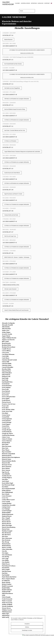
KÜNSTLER (34, 3)
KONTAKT (47, 3)
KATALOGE (40, 3)
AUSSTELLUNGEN (25, 3)
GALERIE (17, 3)
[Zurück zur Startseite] (8, 3)
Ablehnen (27, 627)
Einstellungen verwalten (27, 630)
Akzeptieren (27, 623)
